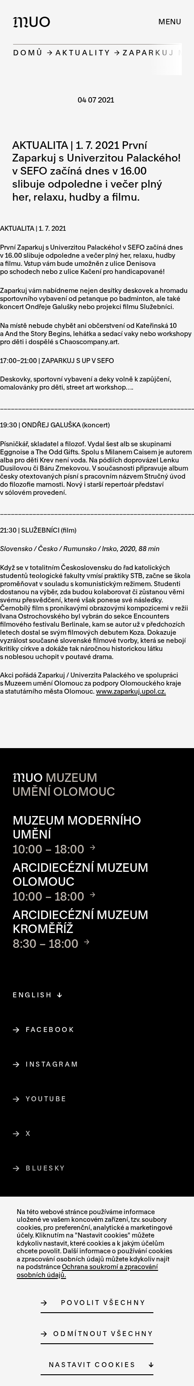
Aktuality (83, 52)
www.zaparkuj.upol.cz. (131, 691)
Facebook (50, 1029)
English (32, 995)
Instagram (52, 1064)
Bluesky (46, 1168)
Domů (28, 52)
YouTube (47, 1099)
